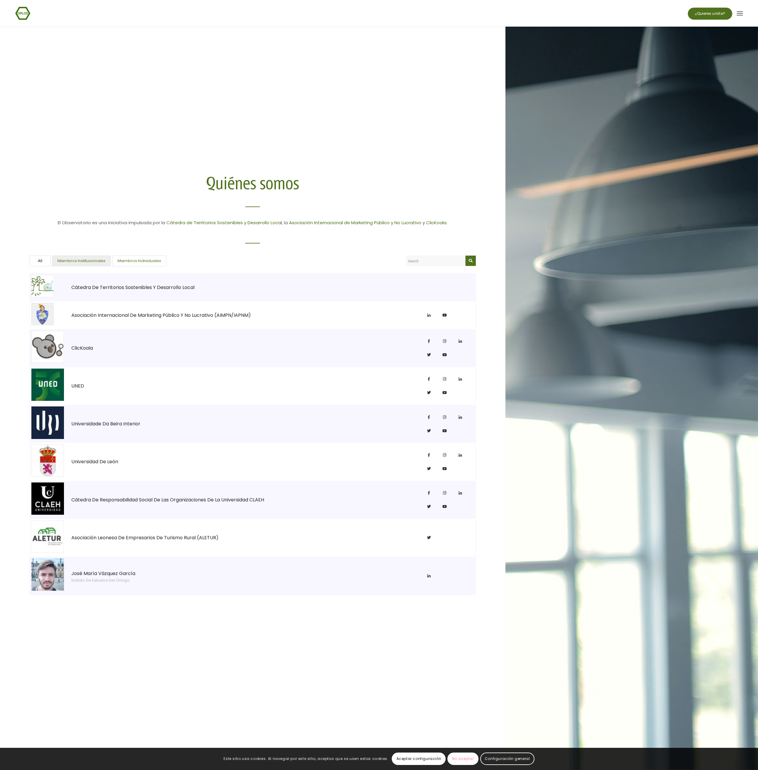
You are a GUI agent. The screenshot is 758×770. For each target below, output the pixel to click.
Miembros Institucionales (81, 261)
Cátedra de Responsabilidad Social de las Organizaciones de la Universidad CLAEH (167, 499)
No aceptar (463, 758)
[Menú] (740, 13)
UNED (77, 385)
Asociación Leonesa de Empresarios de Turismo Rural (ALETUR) (145, 537)
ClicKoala (436, 222)
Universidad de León (94, 461)
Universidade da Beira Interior (105, 423)
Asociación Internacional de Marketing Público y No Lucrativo (355, 222)
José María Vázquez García (103, 573)
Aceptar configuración (418, 758)
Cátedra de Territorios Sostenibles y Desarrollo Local (224, 222)
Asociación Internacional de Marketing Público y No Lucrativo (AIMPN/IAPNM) (161, 315)
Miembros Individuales (139, 261)
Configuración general (507, 758)
